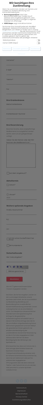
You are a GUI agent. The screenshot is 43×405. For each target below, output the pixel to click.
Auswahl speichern (20, 49)
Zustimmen (35, 49)
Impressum (21, 54)
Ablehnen (7, 49)
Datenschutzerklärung (11, 31)
